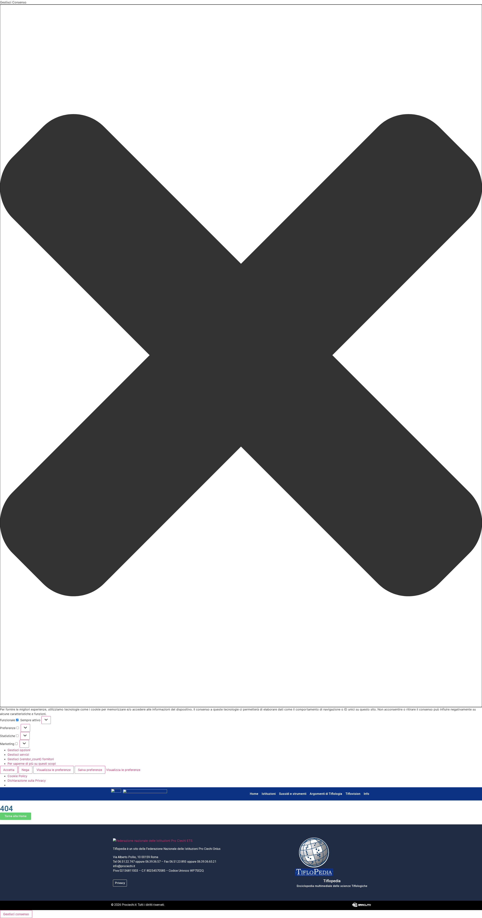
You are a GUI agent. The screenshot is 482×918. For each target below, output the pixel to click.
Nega (25, 770)
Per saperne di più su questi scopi (32, 763)
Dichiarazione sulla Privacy (27, 780)
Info (366, 794)
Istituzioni (269, 794)
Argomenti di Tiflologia (326, 794)
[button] (241, 356)
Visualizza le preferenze (54, 770)
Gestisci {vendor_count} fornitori (31, 759)
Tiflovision (352, 794)
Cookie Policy (17, 776)
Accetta (8, 770)
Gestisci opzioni (19, 750)
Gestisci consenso (16, 914)
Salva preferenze (90, 770)
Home (254, 794)
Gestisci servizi (18, 754)
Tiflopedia (332, 881)
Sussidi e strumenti (292, 794)
